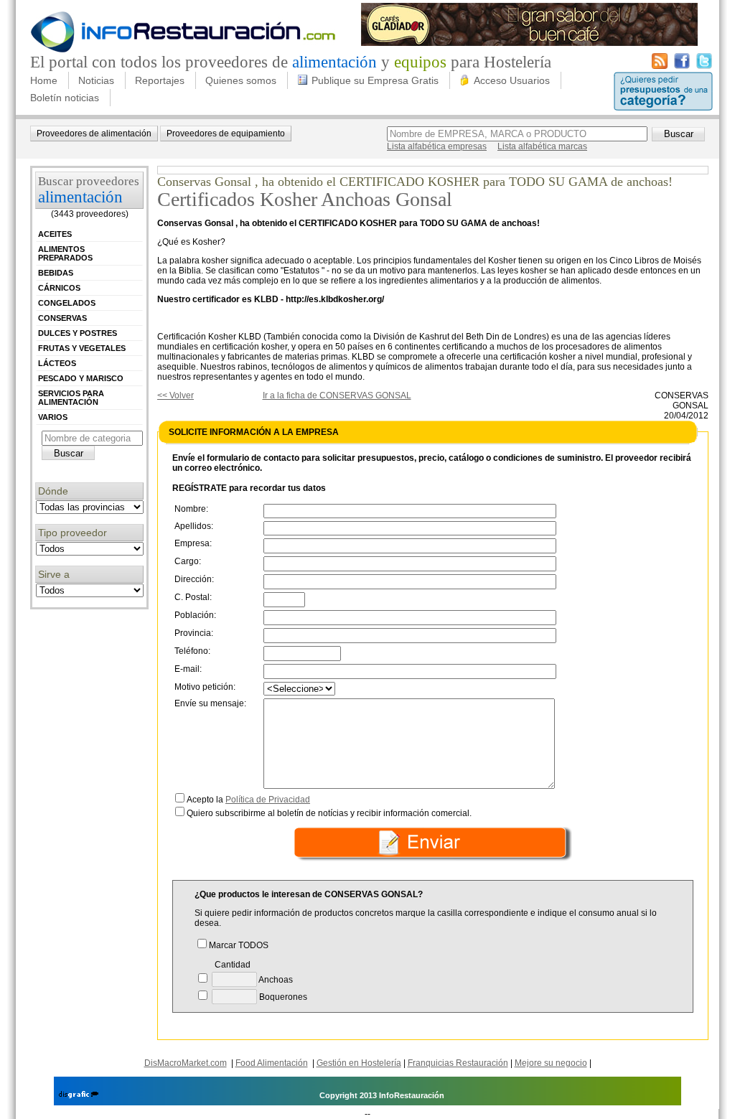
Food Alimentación (271, 1063)
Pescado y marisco (80, 378)
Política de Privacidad (267, 800)
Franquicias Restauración (458, 1063)
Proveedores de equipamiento (226, 133)
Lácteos (57, 363)
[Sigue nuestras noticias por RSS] (660, 66)
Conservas (62, 318)
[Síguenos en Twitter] (704, 66)
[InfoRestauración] (183, 50)
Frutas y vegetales (82, 348)
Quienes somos (240, 80)
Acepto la (248, 800)
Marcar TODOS (238, 945)
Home (43, 80)
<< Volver (175, 395)
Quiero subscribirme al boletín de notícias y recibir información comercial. (329, 813)
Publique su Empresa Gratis (375, 80)
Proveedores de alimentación (94, 133)
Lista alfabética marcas (542, 146)
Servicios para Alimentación (71, 397)
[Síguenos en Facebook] (682, 66)
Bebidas (55, 272)
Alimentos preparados (65, 253)
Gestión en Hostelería (359, 1063)
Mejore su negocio (551, 1063)
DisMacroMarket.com (185, 1063)
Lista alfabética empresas (437, 146)
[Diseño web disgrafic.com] (78, 1095)
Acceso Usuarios (512, 80)
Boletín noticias (64, 97)
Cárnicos (59, 288)
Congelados (66, 303)
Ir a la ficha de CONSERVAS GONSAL (337, 395)
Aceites (55, 234)
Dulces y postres (77, 333)
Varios (52, 417)
